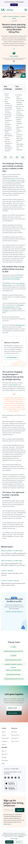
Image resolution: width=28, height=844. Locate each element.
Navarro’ (13, 180)
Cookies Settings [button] (14, 838)
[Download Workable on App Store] (10, 783)
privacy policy (7, 824)
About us (4, 751)
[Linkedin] (14, 61)
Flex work (13, 655)
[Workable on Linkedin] (5, 778)
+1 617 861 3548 (14, 769)
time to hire (12, 385)
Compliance (10, 570)
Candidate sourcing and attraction (13, 651)
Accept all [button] (9, 842)
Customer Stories (17, 550)
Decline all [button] (18, 842)
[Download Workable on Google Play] (10, 788)
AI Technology (5, 738)
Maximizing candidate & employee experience (13, 665)
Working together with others (13, 660)
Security (4, 744)
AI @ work (13, 646)
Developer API (14, 738)
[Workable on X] (15, 778)
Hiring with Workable (13, 16)
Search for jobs (15, 741)
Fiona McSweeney (14, 56)
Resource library (15, 735)
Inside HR (5, 16)
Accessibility (5, 760)
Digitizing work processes (13, 674)
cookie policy (21, 836)
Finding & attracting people (13, 670)
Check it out (14, 4)
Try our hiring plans (11, 357)
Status (3, 763)
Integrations (4, 741)
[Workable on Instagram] (19, 778)
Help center (14, 732)
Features (4, 735)
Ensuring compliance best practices (14, 678)
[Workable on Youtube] (12, 778)
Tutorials (3, 570)
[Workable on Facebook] (9, 778)
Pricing (3, 732)
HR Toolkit (4, 580)
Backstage (4, 757)
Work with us (5, 754)
